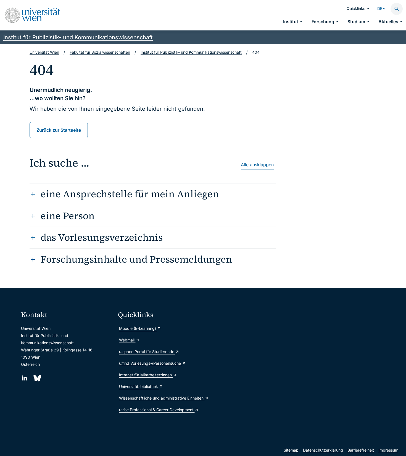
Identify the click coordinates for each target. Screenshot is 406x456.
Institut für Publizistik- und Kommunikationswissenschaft (78, 37)
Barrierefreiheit (360, 450)
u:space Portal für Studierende (147, 351)
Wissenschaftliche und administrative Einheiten (162, 398)
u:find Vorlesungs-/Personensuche (150, 363)
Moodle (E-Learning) (138, 328)
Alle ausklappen (257, 164)
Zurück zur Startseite (58, 130)
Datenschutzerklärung (323, 450)
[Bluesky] (37, 378)
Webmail (127, 340)
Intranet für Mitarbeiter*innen (146, 374)
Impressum (388, 450)
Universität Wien (44, 52)
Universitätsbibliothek (139, 386)
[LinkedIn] (24, 378)
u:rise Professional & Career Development (157, 409)
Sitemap (291, 450)
